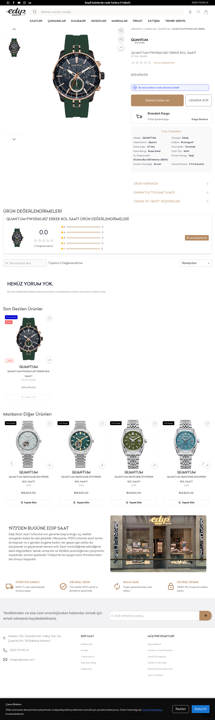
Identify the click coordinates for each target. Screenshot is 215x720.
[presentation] (57, 542)
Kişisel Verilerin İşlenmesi (160, 669)
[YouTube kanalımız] (19, 2)
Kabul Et (201, 709)
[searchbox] (112, 12)
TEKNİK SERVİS (175, 20)
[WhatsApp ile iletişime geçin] (8, 2)
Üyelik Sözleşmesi (157, 656)
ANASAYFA (136, 29)
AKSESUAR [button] (98, 20)
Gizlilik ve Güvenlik (157, 662)
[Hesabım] (190, 12)
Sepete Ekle (30, 502)
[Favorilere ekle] (121, 30)
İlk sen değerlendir (164, 62)
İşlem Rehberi (154, 644)
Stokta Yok (30, 397)
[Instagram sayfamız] (24, 2)
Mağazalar (86, 669)
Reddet (181, 709)
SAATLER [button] (36, 20)
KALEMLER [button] (78, 20)
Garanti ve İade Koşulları (160, 650)
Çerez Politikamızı (152, 709)
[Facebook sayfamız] (13, 2)
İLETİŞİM (154, 20)
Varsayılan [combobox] (189, 263)
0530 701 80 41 (200, 2)
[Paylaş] (121, 39)
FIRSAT (138, 20)
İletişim (84, 650)
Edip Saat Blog (88, 662)
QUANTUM (164, 29)
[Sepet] (206, 12)
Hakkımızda (87, 644)
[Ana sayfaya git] (16, 12)
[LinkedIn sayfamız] (30, 2)
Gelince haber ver (157, 100)
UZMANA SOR (198, 100)
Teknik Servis (87, 656)
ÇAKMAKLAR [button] (57, 20)
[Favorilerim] (198, 12)
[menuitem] (36, 21)
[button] (121, 47)
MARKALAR (119, 20)
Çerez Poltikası (155, 675)
